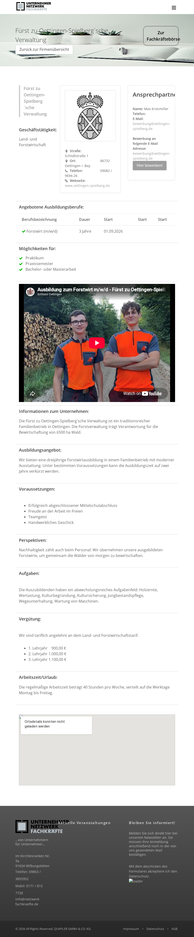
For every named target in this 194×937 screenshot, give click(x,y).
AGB (174, 929)
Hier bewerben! (150, 165)
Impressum (131, 929)
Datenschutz (139, 876)
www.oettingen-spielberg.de (87, 185)
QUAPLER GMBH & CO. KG (72, 929)
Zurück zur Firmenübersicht (44, 49)
